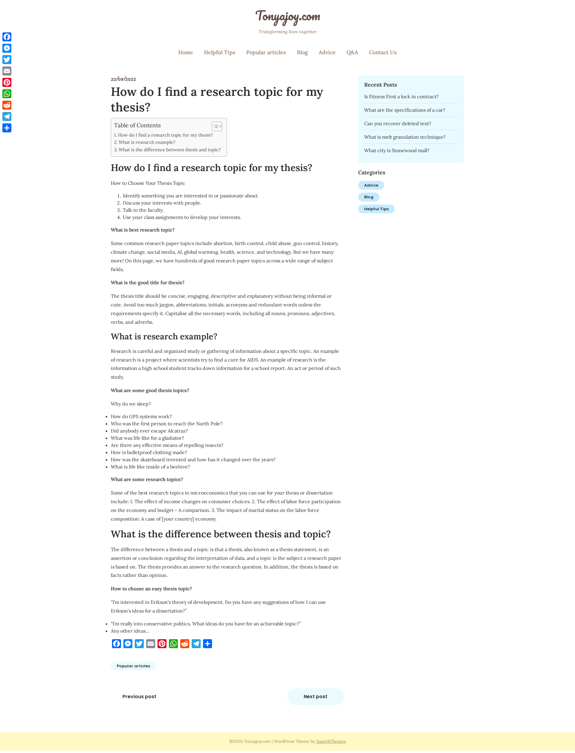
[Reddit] (7, 105)
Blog (302, 52)
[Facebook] (7, 37)
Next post (315, 696)
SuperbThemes (331, 741)
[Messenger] (7, 48)
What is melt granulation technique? (405, 137)
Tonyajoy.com (287, 15)
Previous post (139, 696)
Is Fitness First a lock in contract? (401, 96)
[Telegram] (7, 116)
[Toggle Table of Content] (214, 126)
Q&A (352, 52)
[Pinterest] (7, 82)
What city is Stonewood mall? (396, 150)
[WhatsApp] (7, 93)
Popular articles (266, 52)
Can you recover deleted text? (397, 123)
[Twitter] (7, 59)
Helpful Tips (219, 52)
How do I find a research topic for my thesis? (165, 135)
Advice (327, 52)
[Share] (7, 128)
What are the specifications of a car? (404, 110)
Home (185, 52)
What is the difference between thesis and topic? (170, 149)
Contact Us (383, 52)
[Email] (7, 71)
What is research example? (147, 142)
